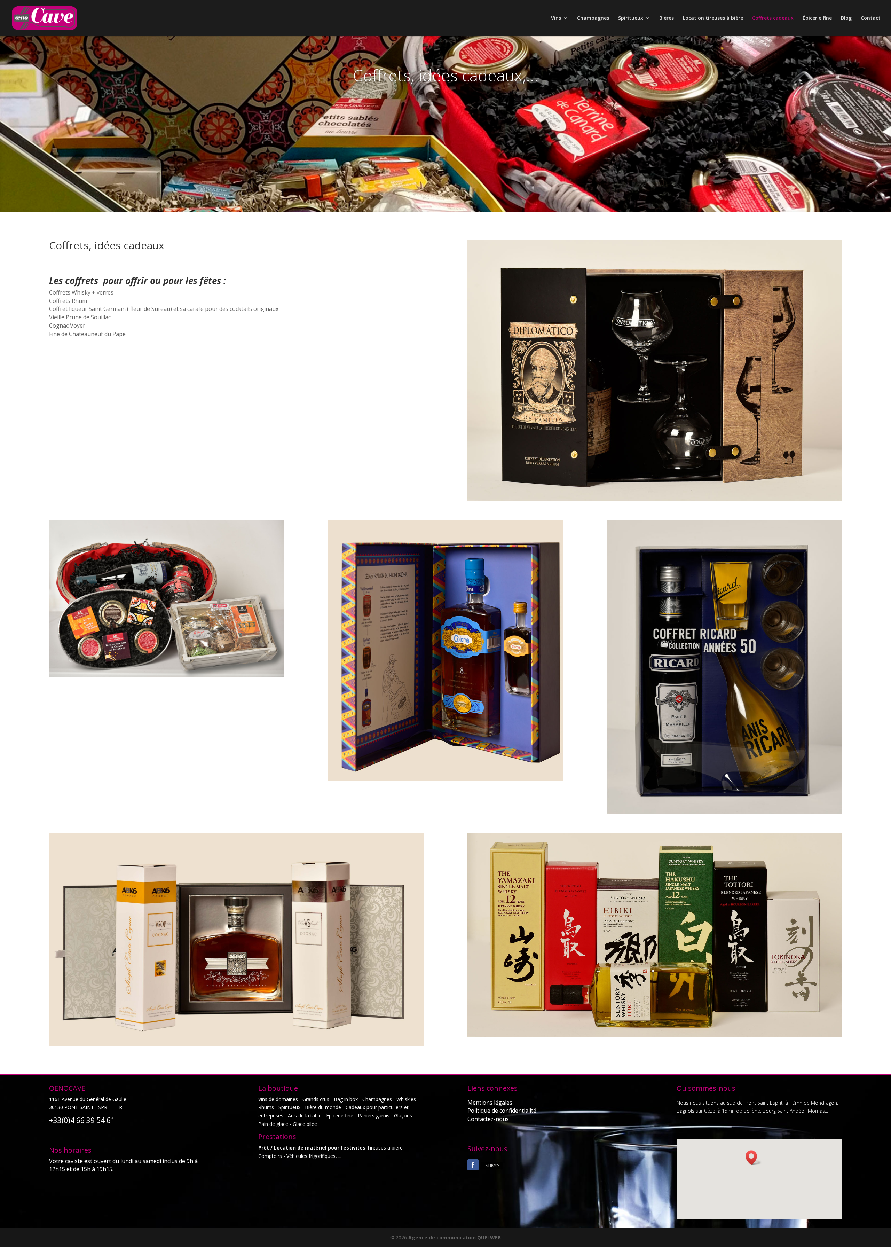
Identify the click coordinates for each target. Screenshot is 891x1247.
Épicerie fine (817, 18)
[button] (754, 1157)
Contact (871, 18)
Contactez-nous (488, 1119)
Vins (556, 18)
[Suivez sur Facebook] (473, 1164)
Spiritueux (630, 18)
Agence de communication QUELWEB (454, 1237)
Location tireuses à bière (713, 18)
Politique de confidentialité (501, 1110)
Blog (846, 18)
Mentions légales (489, 1102)
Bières (666, 18)
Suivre (492, 1165)
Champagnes (593, 18)
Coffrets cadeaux (773, 18)
